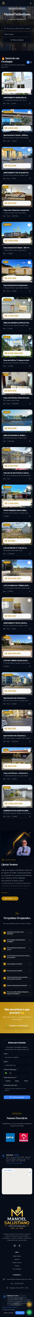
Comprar (8, 1081)
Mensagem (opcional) (10, 1085)
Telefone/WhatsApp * (10, 1069)
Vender (26, 1081)
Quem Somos (17, 1256)
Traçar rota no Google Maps (15, 1163)
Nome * (6, 1054)
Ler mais (4, 892)
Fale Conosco (8, 898)
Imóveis (17, 1259)
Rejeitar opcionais (8, 1312)
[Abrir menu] (31, 3)
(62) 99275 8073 (19, 1283)
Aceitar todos (19, 1312)
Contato (17, 1266)
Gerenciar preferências (10, 1307)
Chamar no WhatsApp (18, 1025)
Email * (6, 1061)
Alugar (17, 1081)
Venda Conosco (17, 1262)
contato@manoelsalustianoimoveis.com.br (19, 1279)
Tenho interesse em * (10, 1077)
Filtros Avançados (18, 40)
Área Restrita (17, 1269)
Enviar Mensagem (18, 1097)
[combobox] (17, 34)
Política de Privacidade (9, 1309)
